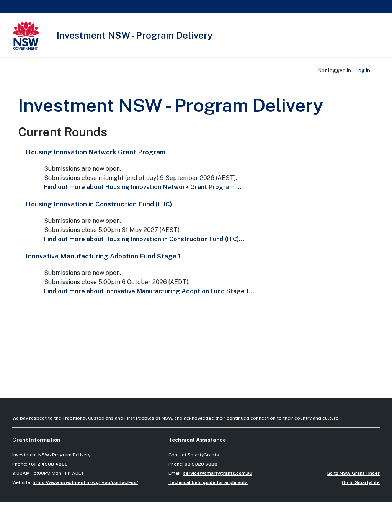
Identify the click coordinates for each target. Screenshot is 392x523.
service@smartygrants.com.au (217, 473)
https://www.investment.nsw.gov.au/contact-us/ (85, 482)
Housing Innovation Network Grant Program (95, 152)
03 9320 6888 (201, 464)
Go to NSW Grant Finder (353, 473)
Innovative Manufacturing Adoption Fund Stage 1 (103, 256)
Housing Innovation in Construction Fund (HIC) (99, 204)
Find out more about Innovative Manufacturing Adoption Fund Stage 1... (149, 291)
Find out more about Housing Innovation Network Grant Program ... (143, 187)
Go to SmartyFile (361, 482)
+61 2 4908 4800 (48, 464)
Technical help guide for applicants (208, 482)
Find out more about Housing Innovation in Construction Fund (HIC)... (144, 239)
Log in (362, 70)
